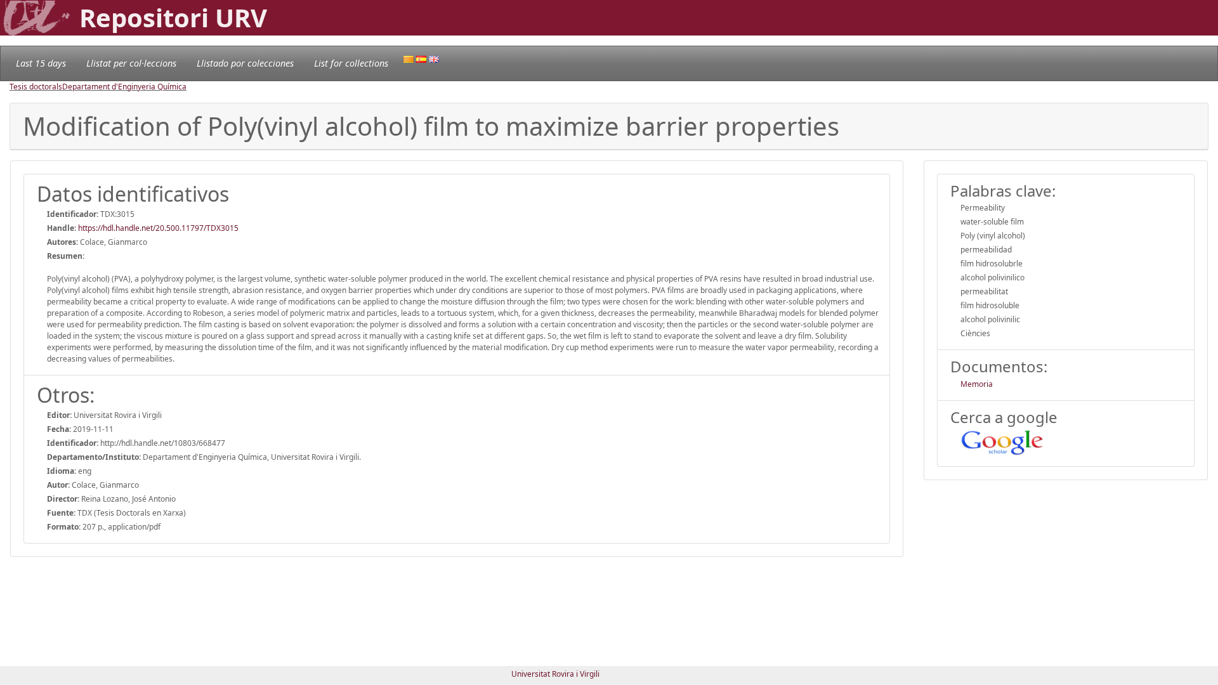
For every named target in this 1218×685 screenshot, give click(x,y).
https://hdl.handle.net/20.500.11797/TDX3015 (158, 228)
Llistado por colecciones (245, 63)
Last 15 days (41, 63)
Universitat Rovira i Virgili (555, 674)
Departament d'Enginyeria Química (124, 86)
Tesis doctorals (36, 86)
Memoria (976, 384)
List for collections (351, 63)
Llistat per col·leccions (131, 63)
